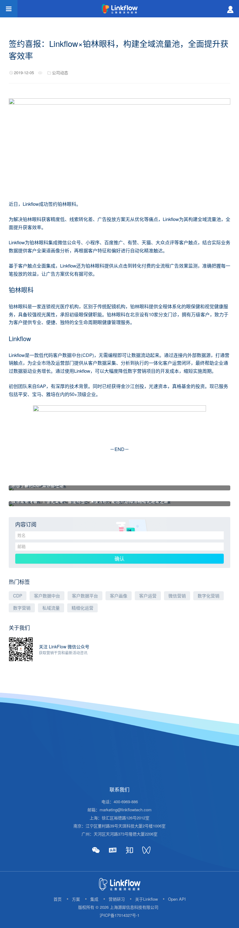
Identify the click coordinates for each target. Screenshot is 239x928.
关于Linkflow (146, 899)
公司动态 (60, 72)
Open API (177, 899)
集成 (94, 899)
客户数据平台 (85, 595)
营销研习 (117, 899)
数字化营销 (208, 595)
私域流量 (51, 608)
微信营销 (177, 595)
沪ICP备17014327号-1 (119, 915)
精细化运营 (82, 608)
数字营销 (21, 608)
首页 (58, 899)
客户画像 (118, 595)
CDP (17, 595)
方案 (76, 899)
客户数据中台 (47, 595)
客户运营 (148, 595)
